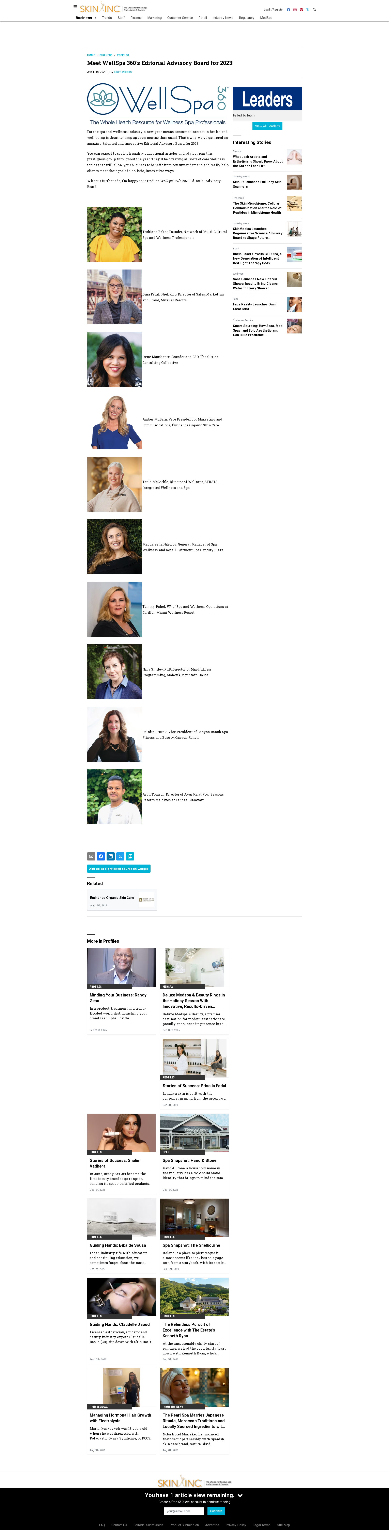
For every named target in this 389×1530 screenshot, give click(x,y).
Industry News (241, 176)
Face (235, 299)
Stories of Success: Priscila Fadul (194, 1085)
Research (238, 198)
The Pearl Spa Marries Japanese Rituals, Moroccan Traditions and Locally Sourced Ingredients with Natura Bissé (194, 1421)
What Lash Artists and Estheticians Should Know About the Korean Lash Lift (258, 161)
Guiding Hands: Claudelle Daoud (120, 1324)
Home (91, 55)
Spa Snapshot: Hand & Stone (190, 1160)
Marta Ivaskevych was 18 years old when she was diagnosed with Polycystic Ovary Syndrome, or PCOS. (120, 1433)
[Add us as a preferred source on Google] (130, 856)
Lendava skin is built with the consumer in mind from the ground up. (194, 1095)
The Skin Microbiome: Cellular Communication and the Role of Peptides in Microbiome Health (257, 208)
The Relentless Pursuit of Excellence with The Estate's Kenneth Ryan (189, 1330)
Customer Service (243, 320)
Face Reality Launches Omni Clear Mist (255, 306)
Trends (237, 151)
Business (105, 55)
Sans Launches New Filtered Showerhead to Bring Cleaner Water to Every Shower (256, 283)
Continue (216, 1511)
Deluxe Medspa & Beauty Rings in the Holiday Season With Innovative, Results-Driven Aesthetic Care (194, 1001)
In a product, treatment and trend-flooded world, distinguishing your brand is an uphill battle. (118, 1013)
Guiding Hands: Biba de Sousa (118, 1245)
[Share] (101, 856)
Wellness (238, 273)
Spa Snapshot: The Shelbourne (191, 1245)
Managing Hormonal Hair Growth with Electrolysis (120, 1418)
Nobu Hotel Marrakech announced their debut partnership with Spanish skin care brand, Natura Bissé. (193, 1439)
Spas (166, 1152)
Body (236, 248)
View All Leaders (267, 126)
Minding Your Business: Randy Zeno (118, 998)
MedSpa (168, 986)
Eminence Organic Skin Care (112, 898)
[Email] (91, 856)
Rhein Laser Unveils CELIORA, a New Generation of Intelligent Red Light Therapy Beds (257, 258)
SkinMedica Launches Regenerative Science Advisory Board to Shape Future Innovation (257, 233)
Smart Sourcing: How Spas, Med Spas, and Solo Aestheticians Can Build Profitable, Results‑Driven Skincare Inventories (257, 330)
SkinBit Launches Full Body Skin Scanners (257, 184)
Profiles (123, 55)
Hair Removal (99, 1406)
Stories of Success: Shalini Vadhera (115, 1163)
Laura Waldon (123, 71)
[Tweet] (120, 856)
